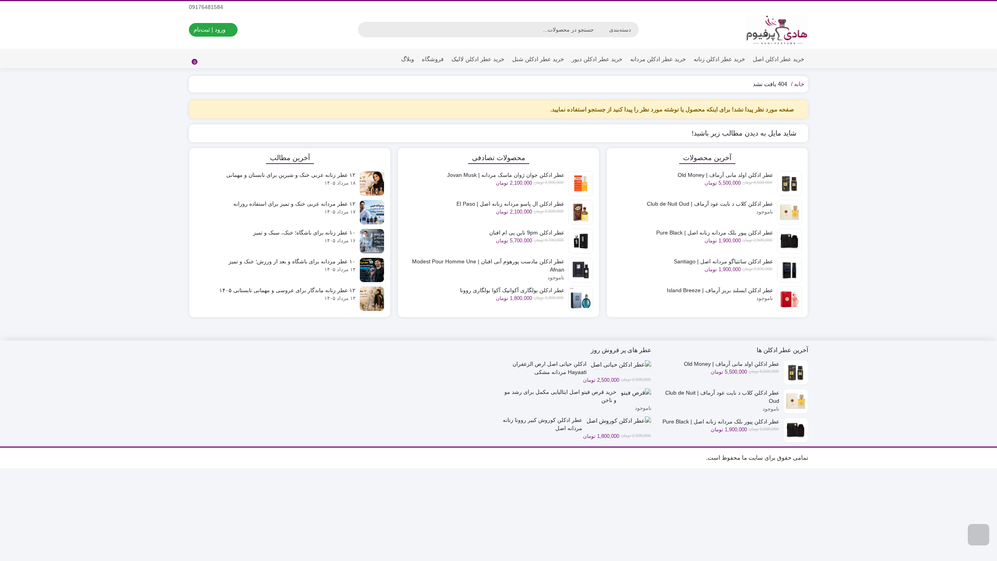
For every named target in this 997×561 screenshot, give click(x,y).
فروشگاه (433, 59)
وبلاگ (407, 59)
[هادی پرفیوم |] (777, 30)
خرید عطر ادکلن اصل (778, 59)
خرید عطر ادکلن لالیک (477, 59)
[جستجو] (365, 29)
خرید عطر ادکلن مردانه (658, 59)
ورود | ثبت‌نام (210, 29)
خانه (799, 84)
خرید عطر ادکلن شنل (538, 59)
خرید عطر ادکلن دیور (597, 59)
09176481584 (207, 7)
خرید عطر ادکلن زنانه (719, 59)
